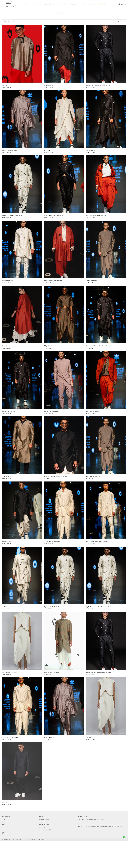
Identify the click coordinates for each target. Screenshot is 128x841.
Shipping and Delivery (44, 824)
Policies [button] (41, 816)
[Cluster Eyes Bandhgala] (64, 380)
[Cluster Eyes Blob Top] (22, 380)
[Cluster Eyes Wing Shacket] (64, 510)
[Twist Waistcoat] (22, 771)
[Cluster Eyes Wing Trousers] (22, 706)
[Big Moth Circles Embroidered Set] (22, 184)
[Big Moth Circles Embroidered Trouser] (64, 575)
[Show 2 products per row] (118, 21)
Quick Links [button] (6, 816)
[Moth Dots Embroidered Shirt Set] (106, 184)
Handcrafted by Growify (38, 839)
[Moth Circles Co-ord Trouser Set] (64, 184)
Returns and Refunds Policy (45, 830)
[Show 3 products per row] (121, 21)
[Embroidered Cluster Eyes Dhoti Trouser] (106, 314)
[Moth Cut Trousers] (64, 706)
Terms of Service (116, 826)
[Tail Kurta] (64, 119)
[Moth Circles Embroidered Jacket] (22, 575)
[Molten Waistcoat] (106, 249)
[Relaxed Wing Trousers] (106, 445)
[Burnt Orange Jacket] (106, 380)
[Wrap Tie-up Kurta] (22, 445)
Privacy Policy (106, 826)
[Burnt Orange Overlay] (22, 314)
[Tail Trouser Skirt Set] (106, 119)
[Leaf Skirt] (106, 706)
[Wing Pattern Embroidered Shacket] (106, 510)
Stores (3, 824)
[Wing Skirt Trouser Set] (64, 314)
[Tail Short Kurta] (22, 510)
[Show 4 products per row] (124, 21)
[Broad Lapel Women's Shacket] (64, 249)
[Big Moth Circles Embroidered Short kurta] (106, 575)
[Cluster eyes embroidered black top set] (106, 54)
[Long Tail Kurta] (64, 54)
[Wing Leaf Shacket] (22, 249)
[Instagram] (3, 833)
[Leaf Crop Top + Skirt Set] (22, 641)
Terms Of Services (43, 822)
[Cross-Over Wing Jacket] (64, 641)
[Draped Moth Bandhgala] (22, 119)
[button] (26, 4)
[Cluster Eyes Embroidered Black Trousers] (106, 641)
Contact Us (4, 822)
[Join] (124, 822)
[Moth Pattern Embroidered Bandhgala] (64, 445)
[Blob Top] (22, 54)
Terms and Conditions (44, 819)
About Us (4, 819)
